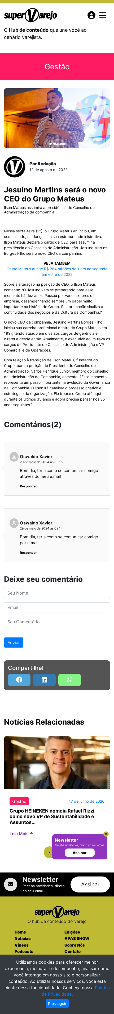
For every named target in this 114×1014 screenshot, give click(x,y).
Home (20, 932)
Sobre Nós (74, 945)
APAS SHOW (76, 938)
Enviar (13, 642)
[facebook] (19, 680)
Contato (72, 951)
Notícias (23, 938)
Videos (22, 945)
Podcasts (24, 951)
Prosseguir (57, 1003)
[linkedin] (44, 680)
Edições (72, 932)
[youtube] (69, 680)
